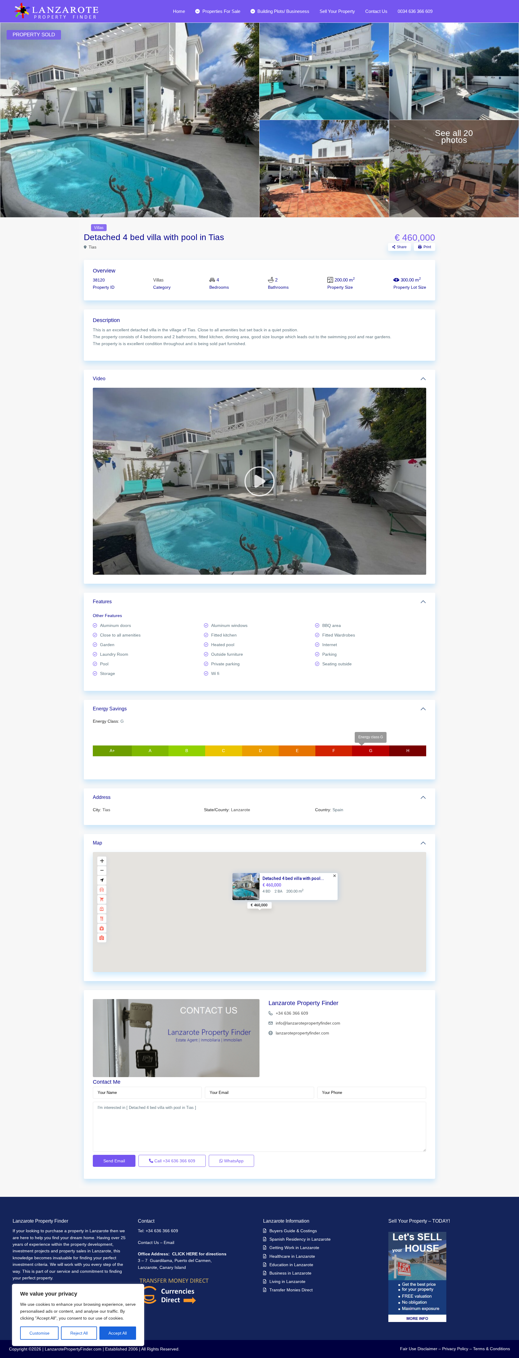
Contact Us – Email (156, 1242)
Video (99, 378)
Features (102, 601)
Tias (92, 247)
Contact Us (376, 11)
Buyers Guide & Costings (293, 1230)
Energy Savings (110, 708)
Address (102, 797)
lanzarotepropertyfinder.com (302, 1033)
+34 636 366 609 (292, 1013)
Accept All (117, 1333)
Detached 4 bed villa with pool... (293, 878)
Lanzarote (240, 809)
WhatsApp (233, 1160)
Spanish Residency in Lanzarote (300, 1239)
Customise (39, 1333)
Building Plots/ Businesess (283, 11)
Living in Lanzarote (287, 1281)
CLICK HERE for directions (199, 1253)
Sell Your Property (337, 11)
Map (97, 842)
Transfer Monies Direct (291, 1289)
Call (174, 1160)
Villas (99, 227)
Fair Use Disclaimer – (420, 1348)
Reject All (79, 1333)
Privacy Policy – (457, 1348)
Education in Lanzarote (291, 1264)
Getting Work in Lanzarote (294, 1247)
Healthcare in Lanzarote (292, 1256)
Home (179, 11)
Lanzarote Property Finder (303, 1003)
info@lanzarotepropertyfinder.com (308, 1023)
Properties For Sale (221, 11)
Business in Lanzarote (290, 1273)
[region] (78, 1315)
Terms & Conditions (491, 1348)
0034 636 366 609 (415, 11)
